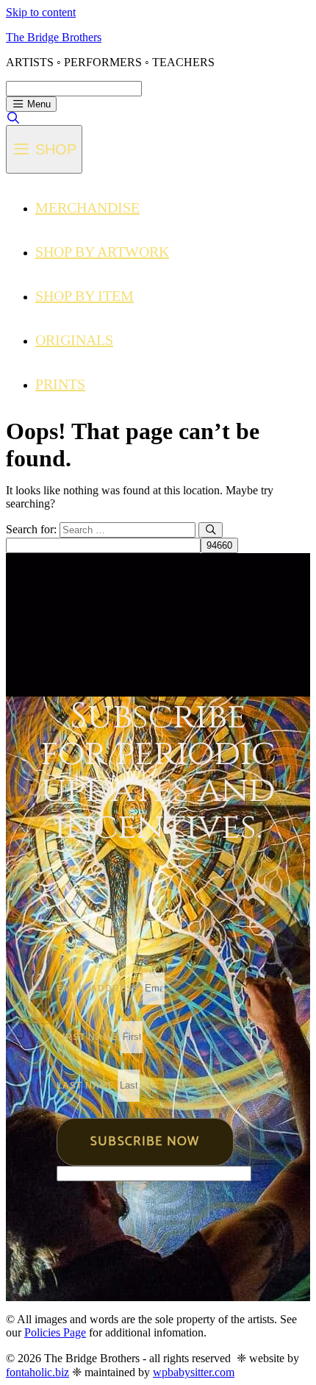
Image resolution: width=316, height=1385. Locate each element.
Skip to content (41, 12)
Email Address (100, 988)
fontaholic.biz (37, 1372)
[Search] (210, 530)
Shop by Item (84, 296)
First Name (89, 1037)
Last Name (87, 1085)
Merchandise (87, 207)
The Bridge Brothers (53, 37)
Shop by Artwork (102, 251)
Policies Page (55, 1332)
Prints (60, 384)
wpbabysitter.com (193, 1372)
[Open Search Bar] (13, 118)
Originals (74, 340)
